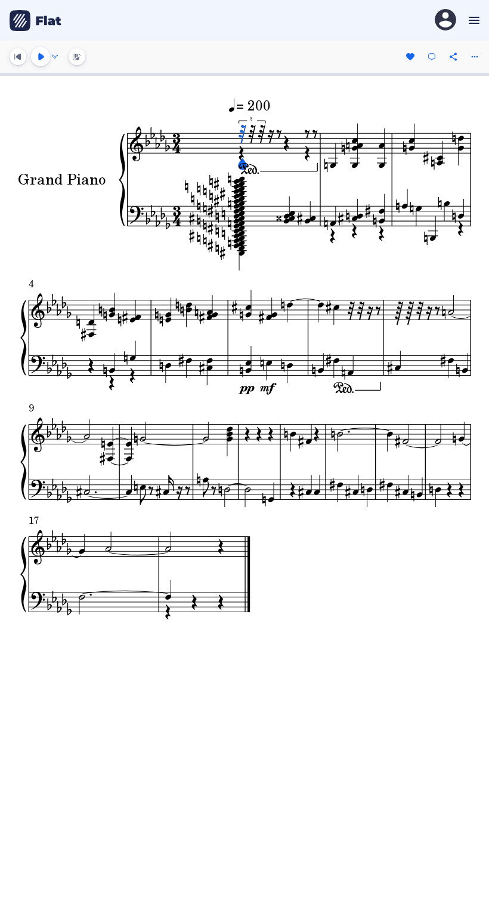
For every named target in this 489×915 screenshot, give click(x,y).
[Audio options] (55, 56)
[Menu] (472, 20)
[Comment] (431, 56)
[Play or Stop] (40, 56)
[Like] (410, 56)
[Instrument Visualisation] (77, 56)
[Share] (453, 57)
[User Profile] (445, 20)
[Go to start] (18, 56)
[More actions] (474, 57)
